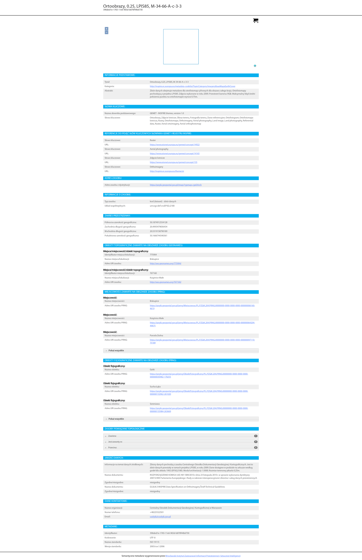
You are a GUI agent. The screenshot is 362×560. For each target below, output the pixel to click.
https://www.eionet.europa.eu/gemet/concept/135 (173, 162)
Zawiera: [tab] (182, 436)
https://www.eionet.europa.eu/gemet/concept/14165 (175, 154)
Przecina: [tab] (182, 448)
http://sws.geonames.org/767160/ (165, 282)
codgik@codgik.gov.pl (160, 517)
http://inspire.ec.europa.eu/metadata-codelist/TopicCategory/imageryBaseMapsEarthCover (192, 86)
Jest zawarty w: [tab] (182, 442)
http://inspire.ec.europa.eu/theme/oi (167, 171)
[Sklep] (255, 20)
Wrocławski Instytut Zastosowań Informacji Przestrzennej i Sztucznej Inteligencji (203, 556)
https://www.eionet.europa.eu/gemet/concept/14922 (175, 145)
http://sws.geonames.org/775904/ (165, 263)
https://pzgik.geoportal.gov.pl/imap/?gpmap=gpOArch (176, 185)
